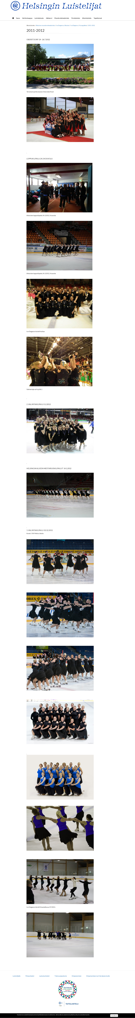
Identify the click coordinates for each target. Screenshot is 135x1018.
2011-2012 (91, 25)
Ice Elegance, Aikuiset (62, 25)
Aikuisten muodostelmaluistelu (45, 25)
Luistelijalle (16, 976)
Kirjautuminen (76, 976)
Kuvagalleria (83, 25)
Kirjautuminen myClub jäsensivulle (98, 976)
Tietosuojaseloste (60, 976)
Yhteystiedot (29, 976)
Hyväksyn (114, 1015)
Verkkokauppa (27, 18)
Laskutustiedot (44, 976)
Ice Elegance (74, 25)
